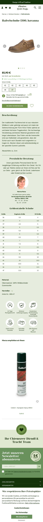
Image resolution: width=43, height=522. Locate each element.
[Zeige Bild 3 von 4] (22, 68)
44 (27, 85)
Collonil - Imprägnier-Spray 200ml (21, 408)
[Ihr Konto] (3, 8)
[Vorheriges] (4, 46)
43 (19, 85)
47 (12, 90)
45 (34, 85)
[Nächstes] (38, 46)
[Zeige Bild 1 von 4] (18, 68)
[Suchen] (35, 7)
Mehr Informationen (32, 503)
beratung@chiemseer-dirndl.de (22, 196)
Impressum (21, 520)
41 (5, 85)
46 (5, 90)
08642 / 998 (24, 198)
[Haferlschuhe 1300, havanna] (21, 46)
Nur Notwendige (22, 512)
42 (12, 85)
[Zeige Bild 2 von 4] (20, 68)
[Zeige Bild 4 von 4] (24, 68)
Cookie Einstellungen (21, 508)
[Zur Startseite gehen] (22, 7)
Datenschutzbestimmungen (23, 471)
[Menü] (40, 7)
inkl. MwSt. (11, 76)
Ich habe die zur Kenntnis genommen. (22, 473)
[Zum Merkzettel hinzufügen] (32, 105)
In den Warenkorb (14, 106)
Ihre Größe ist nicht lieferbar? (11, 100)
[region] (21, 46)
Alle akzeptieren (22, 517)
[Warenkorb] (10, 7)
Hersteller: (6, 291)
